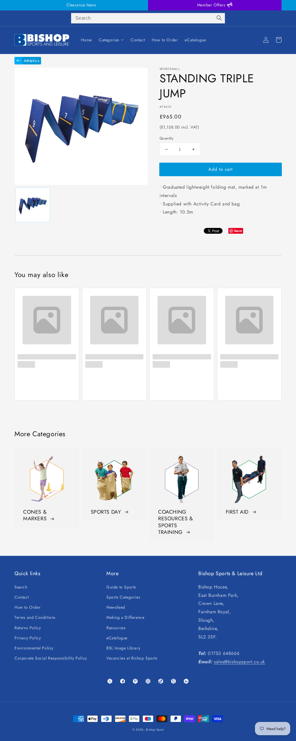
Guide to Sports (121, 587)
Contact (21, 597)
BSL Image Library (123, 648)
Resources (115, 628)
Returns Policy (27, 628)
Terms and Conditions (35, 617)
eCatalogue (116, 638)
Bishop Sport (155, 729)
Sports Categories (123, 597)
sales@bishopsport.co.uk (239, 661)
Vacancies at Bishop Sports (132, 658)
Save (238, 231)
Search (20, 587)
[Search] (219, 18)
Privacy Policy (27, 638)
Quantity (166, 138)
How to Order (27, 607)
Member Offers (212, 5)
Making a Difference (125, 617)
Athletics (31, 61)
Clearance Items (81, 5)
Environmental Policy (33, 648)
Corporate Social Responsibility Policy (50, 658)
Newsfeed (115, 607)
